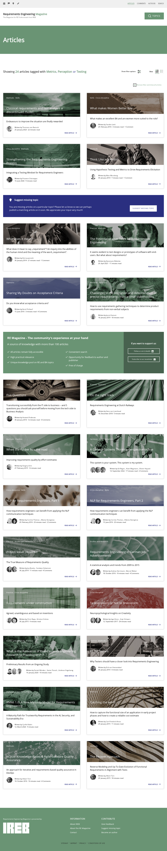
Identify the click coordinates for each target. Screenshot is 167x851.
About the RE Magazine (80, 828)
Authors (152, 3)
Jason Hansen (111, 315)
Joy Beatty (31, 568)
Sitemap (64, 843)
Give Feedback (107, 824)
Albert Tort (26, 779)
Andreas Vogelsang (65, 670)
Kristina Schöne (43, 619)
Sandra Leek (110, 124)
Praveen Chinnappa (29, 178)
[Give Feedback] (9, 3)
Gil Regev (121, 469)
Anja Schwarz (125, 619)
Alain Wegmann (132, 469)
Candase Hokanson (43, 568)
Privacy (82, 843)
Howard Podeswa (29, 417)
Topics (156, 15)
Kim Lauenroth (28, 258)
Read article (69, 133)
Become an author (109, 832)
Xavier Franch (52, 670)
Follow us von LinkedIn (142, 351)
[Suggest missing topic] (14, 3)
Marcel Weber (131, 571)
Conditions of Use (96, 843)
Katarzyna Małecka (113, 261)
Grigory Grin (27, 466)
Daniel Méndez (40, 670)
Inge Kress (115, 619)
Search (161, 3)
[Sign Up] (4, 3)
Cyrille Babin (27, 724)
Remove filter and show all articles (149, 85)
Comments (141, 3)
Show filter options (128, 71)
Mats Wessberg (112, 175)
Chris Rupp (31, 619)
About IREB (75, 824)
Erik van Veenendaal (114, 667)
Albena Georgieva (48, 520)
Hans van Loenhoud (113, 411)
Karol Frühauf (27, 309)
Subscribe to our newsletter (142, 359)
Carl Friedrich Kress (113, 721)
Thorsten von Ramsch (30, 127)
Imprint (73, 843)
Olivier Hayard (144, 469)
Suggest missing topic (143, 208)
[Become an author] (18, 3)
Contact (73, 832)
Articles (131, 3)
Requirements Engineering (25, 15)
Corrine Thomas (33, 520)
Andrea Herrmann (118, 571)
